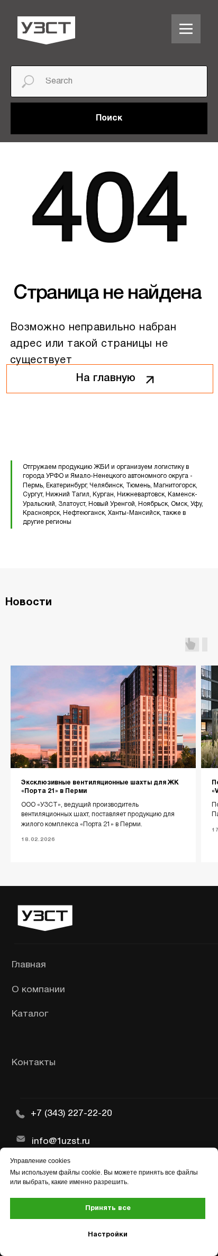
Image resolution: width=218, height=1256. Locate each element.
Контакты (34, 1062)
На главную (105, 378)
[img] (186, 28)
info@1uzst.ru (61, 1141)
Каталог (30, 1014)
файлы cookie (80, 1172)
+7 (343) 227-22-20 (71, 1113)
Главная (29, 965)
